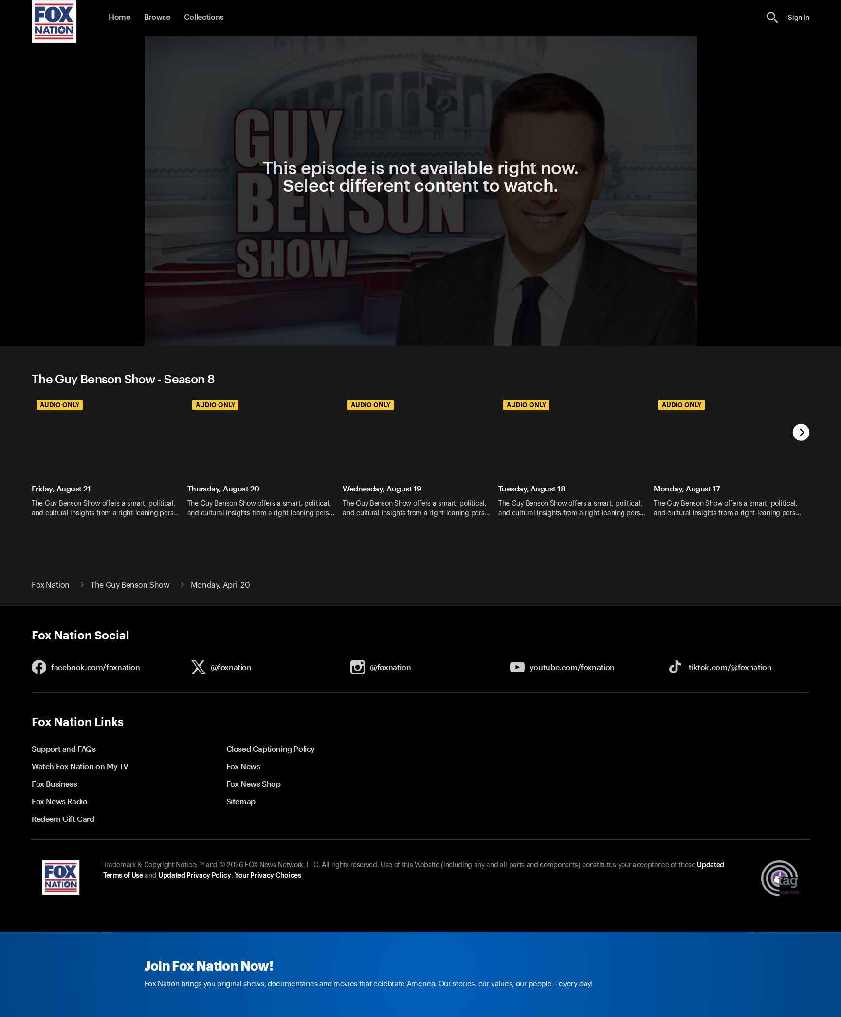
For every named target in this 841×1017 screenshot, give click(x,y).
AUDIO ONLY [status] (59, 405)
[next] (801, 433)
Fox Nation (51, 585)
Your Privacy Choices (268, 875)
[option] (109, 462)
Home (119, 17)
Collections (204, 17)
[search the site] (773, 18)
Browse (157, 17)
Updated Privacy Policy (194, 875)
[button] (773, 18)
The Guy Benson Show (130, 585)
